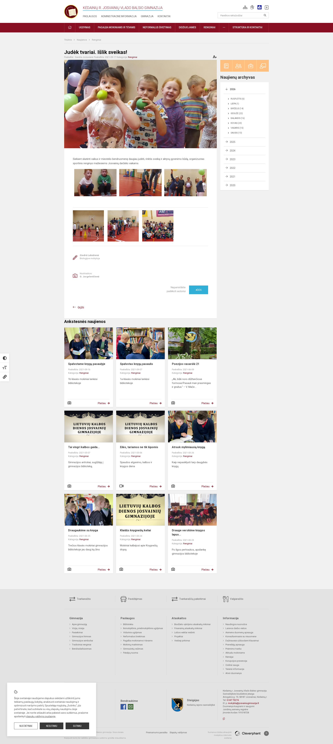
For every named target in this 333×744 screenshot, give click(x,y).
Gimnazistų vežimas (133, 648)
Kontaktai (164, 16)
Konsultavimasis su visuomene (240, 636)
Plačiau (102, 403)
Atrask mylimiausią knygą (188, 447)
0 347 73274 (233, 700)
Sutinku (77, 726)
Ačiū (199, 289)
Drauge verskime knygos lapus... (188, 532)
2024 (232, 150)
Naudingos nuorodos (236, 624)
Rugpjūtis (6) (238, 99)
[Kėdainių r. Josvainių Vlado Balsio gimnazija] (71, 10)
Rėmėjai (229, 657)
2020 (232, 185)
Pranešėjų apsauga (235, 644)
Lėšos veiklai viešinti (184, 632)
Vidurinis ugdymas (132, 632)
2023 (232, 159)
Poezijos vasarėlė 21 (185, 364)
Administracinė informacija (119, 16)
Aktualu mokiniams (235, 652)
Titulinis (68, 39)
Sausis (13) (236, 133)
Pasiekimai (77, 632)
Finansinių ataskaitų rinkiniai (188, 628)
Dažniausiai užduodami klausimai (242, 640)
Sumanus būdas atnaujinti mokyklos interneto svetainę (220, 735)
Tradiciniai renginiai (81, 644)
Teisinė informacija (234, 669)
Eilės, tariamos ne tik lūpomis (139, 447)
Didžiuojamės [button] (187, 27)
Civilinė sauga (232, 665)
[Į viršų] (266, 733)
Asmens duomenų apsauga (239, 632)
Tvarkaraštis (83, 598)
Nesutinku (51, 726)
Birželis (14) (237, 108)
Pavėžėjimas (134, 598)
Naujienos (82, 39)
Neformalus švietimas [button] (157, 27)
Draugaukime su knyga (83, 530)
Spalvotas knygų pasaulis (136, 364)
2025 (232, 142)
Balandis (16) (238, 118)
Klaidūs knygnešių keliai (135, 530)
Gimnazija (147, 16)
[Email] (130, 707)
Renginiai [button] (209, 27)
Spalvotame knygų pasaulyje (86, 364)
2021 (232, 176)
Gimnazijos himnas (81, 636)
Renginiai (96, 39)
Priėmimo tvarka (233, 648)
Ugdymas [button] (84, 27)
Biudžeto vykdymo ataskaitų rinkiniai (192, 624)
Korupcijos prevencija (236, 661)
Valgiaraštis (236, 598)
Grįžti (81, 307)
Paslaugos (90, 16)
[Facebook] (123, 707)
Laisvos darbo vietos (235, 628)
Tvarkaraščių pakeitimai (192, 598)
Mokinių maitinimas (133, 644)
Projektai (178, 636)
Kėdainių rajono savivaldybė (201, 705)
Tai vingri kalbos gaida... (84, 447)
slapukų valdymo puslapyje (41, 716)
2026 (232, 89)
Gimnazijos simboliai (82, 640)
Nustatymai (25, 726)
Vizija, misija (78, 628)
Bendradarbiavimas (81, 648)
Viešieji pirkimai (182, 640)
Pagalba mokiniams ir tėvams (137, 640)
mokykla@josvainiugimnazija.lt (243, 703)
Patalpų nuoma (130, 652)
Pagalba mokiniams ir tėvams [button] (116, 27)
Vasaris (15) (237, 128)
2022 (232, 168)
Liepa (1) (235, 103)
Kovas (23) (236, 123)
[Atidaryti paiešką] (265, 15)
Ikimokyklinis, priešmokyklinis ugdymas (143, 628)
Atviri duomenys (233, 673)
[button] (245, 7)
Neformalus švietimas (134, 636)
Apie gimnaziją (79, 624)
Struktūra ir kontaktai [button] (247, 27)
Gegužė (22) (237, 113)
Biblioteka (128, 624)
